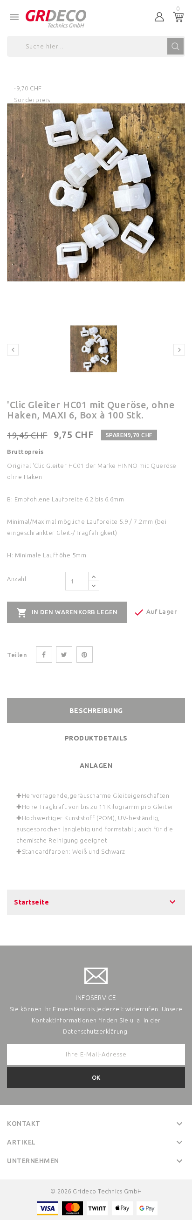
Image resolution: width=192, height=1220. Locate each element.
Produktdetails (96, 738)
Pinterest (84, 654)
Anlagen (96, 765)
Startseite (31, 902)
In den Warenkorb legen (67, 612)
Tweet (64, 654)
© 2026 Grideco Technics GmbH (96, 1191)
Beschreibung (96, 710)
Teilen (44, 654)
